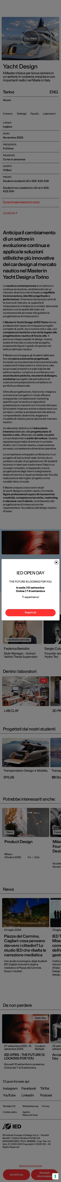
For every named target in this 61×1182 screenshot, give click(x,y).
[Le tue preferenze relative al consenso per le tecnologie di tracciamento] (55, 1176)
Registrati (30, 612)
